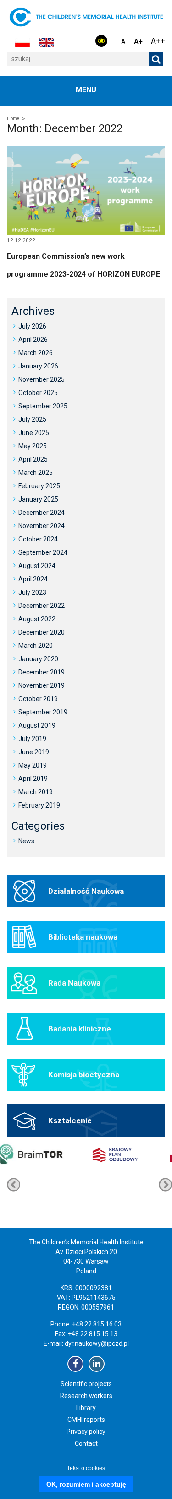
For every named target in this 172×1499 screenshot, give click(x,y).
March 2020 (35, 645)
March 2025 (35, 472)
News (26, 841)
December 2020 (41, 632)
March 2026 (35, 353)
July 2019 (32, 738)
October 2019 (38, 698)
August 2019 (36, 725)
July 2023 (32, 592)
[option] (122, 1184)
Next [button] (13, 1184)
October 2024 (38, 539)
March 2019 (35, 792)
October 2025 (38, 392)
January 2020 (38, 659)
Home (13, 118)
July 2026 (32, 326)
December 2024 (41, 512)
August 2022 (36, 619)
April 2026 (33, 339)
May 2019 (32, 765)
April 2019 (33, 778)
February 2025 (39, 486)
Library (86, 1407)
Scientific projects (86, 1384)
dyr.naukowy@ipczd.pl (97, 1343)
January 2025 (38, 499)
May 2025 (32, 446)
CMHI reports (86, 1419)
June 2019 (33, 752)
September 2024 (42, 552)
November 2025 (41, 379)
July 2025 (32, 419)
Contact (86, 1443)
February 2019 (39, 805)
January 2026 (38, 366)
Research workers (86, 1395)
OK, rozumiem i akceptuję (86, 1484)
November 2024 (41, 525)
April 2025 (33, 459)
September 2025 (42, 406)
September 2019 (42, 712)
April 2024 (33, 579)
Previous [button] (165, 1184)
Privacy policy (86, 1431)
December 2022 (41, 605)
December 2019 (41, 672)
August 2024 (36, 565)
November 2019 (41, 685)
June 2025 (33, 432)
